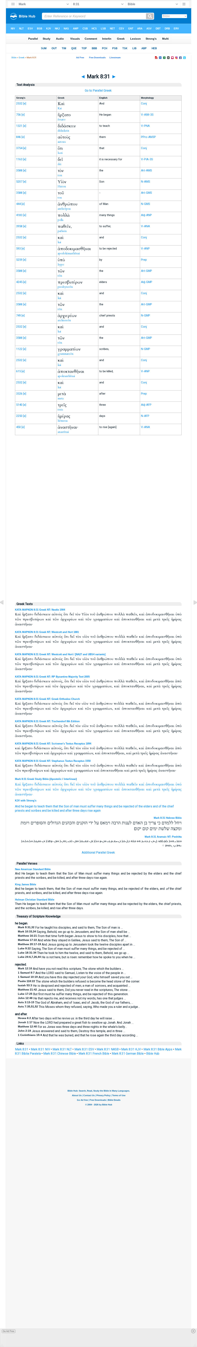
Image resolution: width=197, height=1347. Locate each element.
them (49, 806)
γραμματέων (103, 789)
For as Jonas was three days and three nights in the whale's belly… (72, 1027)
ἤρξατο (27, 784)
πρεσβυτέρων (33, 789)
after (68, 810)
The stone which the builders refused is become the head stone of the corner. (79, 981)
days (83, 810)
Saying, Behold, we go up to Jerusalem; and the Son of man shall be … (74, 932)
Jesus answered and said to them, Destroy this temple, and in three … (71, 1031)
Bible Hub (152, 1053)
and (115, 806)
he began (27, 806)
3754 (19, 148)
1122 (19, 349)
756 (18, 114)
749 (18, 315)
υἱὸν (85, 784)
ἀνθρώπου (105, 784)
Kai (60, 108)
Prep (144, 259)
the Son (64, 806)
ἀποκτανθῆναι (133, 789)
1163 (19, 159)
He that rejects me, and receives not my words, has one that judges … (72, 998)
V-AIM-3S (147, 114)
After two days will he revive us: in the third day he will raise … (66, 1018)
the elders (145, 806)
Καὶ (18, 784)
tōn (60, 276)
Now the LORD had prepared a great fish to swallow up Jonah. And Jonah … (76, 1022)
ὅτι (66, 784)
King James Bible (25, 884)
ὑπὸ (178, 784)
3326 (19, 393)
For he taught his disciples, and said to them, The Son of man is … (70, 927)
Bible (14, 57)
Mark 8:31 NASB (108, 1049)
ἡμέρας (176, 789)
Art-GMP (146, 271)
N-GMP (145, 315)
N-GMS (145, 204)
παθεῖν (132, 784)
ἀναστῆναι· (24, 794)
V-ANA (145, 226)
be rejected (126, 806)
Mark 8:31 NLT (62, 1049)
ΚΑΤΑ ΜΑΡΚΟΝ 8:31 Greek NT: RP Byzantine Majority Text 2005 (52, 676)
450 (18, 427)
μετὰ (156, 789)
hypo (61, 264)
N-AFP (145, 416)
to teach (39, 806)
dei (59, 164)
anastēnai (63, 432)
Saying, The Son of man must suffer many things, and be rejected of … (71, 949)
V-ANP (145, 248)
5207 (19, 181)
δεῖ (72, 784)
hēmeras (63, 421)
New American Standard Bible (33, 869)
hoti (60, 153)
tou (60, 197)
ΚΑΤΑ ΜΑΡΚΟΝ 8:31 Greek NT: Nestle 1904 (40, 609)
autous (62, 142)
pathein (62, 231)
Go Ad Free (8, 1331)
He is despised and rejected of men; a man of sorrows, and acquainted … (74, 985)
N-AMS (145, 181)
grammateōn (65, 354)
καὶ (141, 784)
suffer (91, 806)
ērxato (61, 119)
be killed (53, 810)
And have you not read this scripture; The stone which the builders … (71, 969)
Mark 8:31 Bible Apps (158, 1049)
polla (60, 220)
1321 (19, 126)
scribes (36, 810)
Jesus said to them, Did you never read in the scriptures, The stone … (74, 990)
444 (18, 204)
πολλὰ (120, 784)
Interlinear (70, 779)
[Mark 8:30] (5, 611)
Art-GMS (146, 192)
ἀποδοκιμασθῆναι (160, 784)
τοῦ (93, 784)
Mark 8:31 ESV (84, 1049)
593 (18, 248)
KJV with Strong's (25, 800)
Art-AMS (146, 170)
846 (18, 137)
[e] (24, 103)
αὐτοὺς (57, 784)
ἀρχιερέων (69, 789)
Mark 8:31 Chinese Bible (59, 1053)
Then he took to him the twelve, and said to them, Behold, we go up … (73, 953)
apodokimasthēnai (69, 253)
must (83, 806)
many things (104, 806)
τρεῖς (165, 789)
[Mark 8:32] (192, 611)
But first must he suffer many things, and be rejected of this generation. (73, 994)
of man (74, 806)
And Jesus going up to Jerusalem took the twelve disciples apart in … (76, 944)
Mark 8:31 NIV (40, 1049)
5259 (19, 259)
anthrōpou (64, 209)
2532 (19, 103)
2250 (19, 416)
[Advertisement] (98, 518)
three (76, 810)
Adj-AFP (146, 404)
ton (60, 175)
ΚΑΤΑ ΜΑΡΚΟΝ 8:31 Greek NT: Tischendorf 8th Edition (47, 721)
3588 (19, 170)
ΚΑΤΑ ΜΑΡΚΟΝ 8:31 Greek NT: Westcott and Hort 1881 (47, 632)
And (17, 806)
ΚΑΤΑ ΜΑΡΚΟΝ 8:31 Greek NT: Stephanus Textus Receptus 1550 (53, 760)
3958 (19, 226)
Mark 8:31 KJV (131, 1049)
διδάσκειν (42, 784)
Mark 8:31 (21, 1049)
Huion (62, 186)
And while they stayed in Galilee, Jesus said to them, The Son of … (72, 940)
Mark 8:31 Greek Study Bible (32, 779)
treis (60, 409)
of (136, 806)
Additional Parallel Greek (98, 852)
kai (59, 242)
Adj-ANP (146, 215)
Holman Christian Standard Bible (34, 899)
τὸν (78, 784)
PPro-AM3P (148, 137)
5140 (19, 404)
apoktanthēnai (66, 376)
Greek (21, 57)
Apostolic (56, 779)
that (55, 806)
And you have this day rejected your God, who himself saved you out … (75, 977)
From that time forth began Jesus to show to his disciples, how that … (74, 936)
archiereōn (64, 320)
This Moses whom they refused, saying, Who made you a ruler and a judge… (79, 1007)
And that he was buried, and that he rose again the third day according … (78, 1035)
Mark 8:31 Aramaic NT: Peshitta (163, 836)
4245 (19, 282)
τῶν (18, 789)
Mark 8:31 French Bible (93, 1053)
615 (18, 371)
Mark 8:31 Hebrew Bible (168, 817)
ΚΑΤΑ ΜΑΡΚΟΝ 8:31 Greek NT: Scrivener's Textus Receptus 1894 (53, 743)
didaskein (63, 131)
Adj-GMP (146, 282)
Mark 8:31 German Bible (128, 1053)
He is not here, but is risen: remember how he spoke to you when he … (76, 957)
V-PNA (145, 126)
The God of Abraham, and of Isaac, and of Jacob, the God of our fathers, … (75, 1002)
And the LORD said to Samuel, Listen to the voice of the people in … (72, 973)
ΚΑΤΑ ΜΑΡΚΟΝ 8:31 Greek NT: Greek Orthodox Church (47, 699)
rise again (94, 810)
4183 (19, 215)
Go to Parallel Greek (98, 90)
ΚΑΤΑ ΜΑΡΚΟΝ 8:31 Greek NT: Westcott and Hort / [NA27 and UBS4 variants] (60, 654)
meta (60, 398)
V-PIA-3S (147, 159)
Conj (144, 103)
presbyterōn (65, 287)
